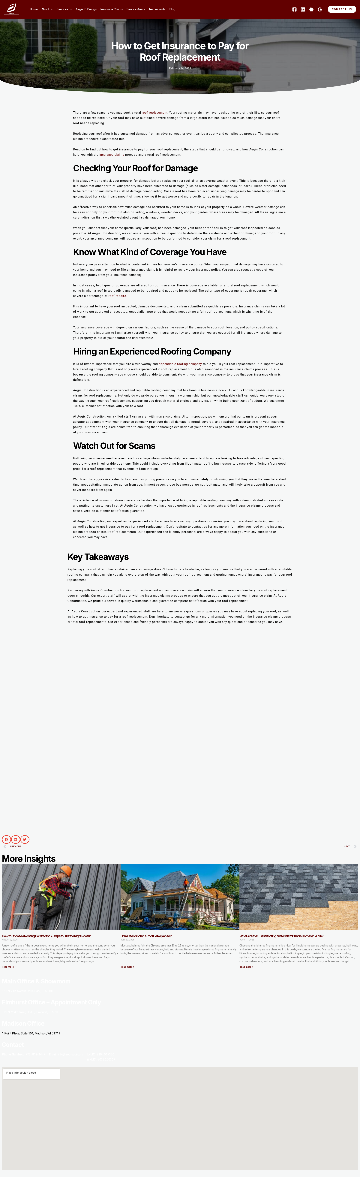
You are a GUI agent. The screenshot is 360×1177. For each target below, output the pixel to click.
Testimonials (157, 9)
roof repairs (117, 296)
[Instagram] (303, 9)
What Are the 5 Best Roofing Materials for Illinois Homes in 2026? (281, 936)
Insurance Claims (111, 9)
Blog (172, 9)
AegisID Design (86, 9)
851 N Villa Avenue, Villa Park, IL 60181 (27, 991)
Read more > (9, 967)
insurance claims (111, 154)
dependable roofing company (180, 364)
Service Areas (136, 9)
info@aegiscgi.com (70, 1054)
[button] (51, 9)
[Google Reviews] (319, 9)
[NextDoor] (311, 9)
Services (62, 9)
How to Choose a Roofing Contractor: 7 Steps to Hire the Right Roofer (46, 936)
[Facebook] (294, 9)
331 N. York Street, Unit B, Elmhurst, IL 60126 (31, 1012)
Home (34, 9)
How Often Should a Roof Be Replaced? (146, 936)
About (45, 9)
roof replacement (154, 112)
